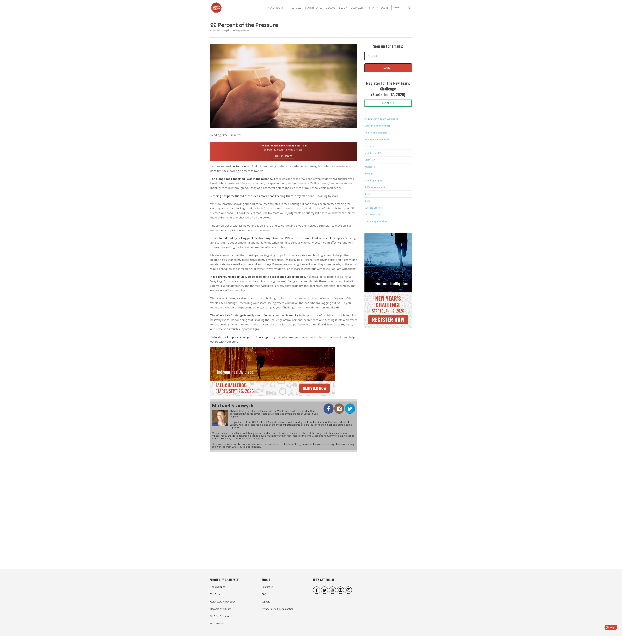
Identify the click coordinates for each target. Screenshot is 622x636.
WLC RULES (295, 7)
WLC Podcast (217, 623)
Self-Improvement (241, 30)
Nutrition (369, 159)
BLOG (342, 7)
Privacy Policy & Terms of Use (277, 608)
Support (266, 601)
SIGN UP (397, 7)
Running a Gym (373, 180)
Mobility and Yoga (374, 153)
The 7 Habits (217, 594)
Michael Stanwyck (221, 30)
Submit (388, 68)
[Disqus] (283, 513)
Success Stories (373, 207)
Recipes (368, 173)
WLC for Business (219, 616)
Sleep (367, 193)
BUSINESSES (357, 7)
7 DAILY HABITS (276, 7)
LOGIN (384, 7)
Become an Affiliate (220, 608)
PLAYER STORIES (313, 7)
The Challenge (217, 586)
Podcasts (369, 166)
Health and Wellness (375, 132)
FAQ (264, 594)
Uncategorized (372, 214)
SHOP (372, 7)
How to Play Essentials (377, 139)
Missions (369, 146)
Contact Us (267, 586)
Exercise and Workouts (377, 125)
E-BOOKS (330, 7)
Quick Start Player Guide (223, 601)
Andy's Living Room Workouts (381, 118)
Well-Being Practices (375, 221)
